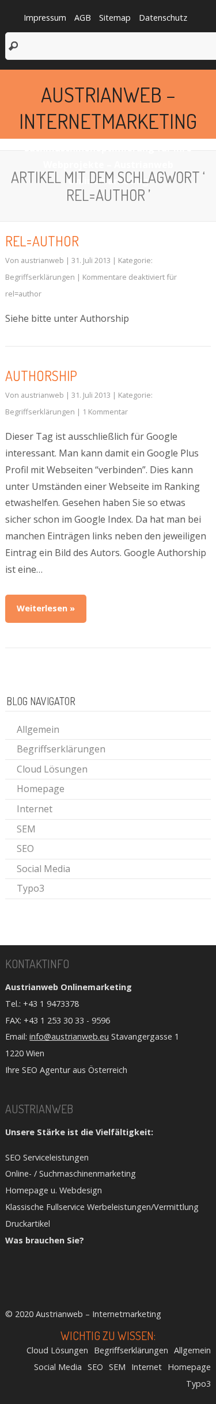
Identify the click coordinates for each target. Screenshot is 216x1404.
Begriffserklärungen (40, 277)
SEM (26, 829)
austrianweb (42, 260)
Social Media (43, 868)
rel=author (42, 241)
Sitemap (115, 17)
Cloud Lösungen (52, 769)
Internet (34, 808)
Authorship (41, 376)
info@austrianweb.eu (69, 1036)
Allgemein (38, 729)
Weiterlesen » (46, 608)
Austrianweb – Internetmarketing (108, 107)
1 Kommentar (105, 411)
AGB (82, 17)
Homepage (41, 788)
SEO (25, 848)
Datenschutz (163, 17)
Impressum (45, 17)
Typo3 (30, 888)
